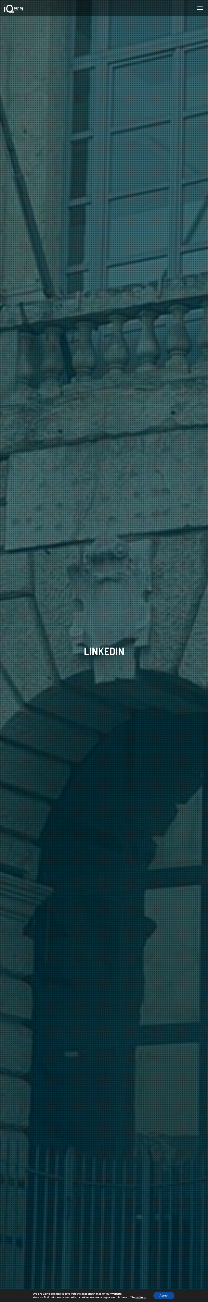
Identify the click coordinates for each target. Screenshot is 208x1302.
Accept (163, 1296)
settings (140, 1297)
